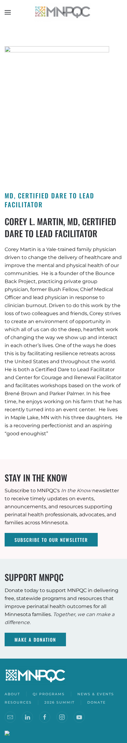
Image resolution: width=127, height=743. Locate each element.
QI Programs (49, 694)
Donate (96, 702)
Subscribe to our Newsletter (51, 539)
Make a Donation (35, 639)
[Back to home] (63, 12)
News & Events (95, 694)
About (12, 694)
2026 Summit (59, 702)
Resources (18, 702)
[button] (8, 12)
